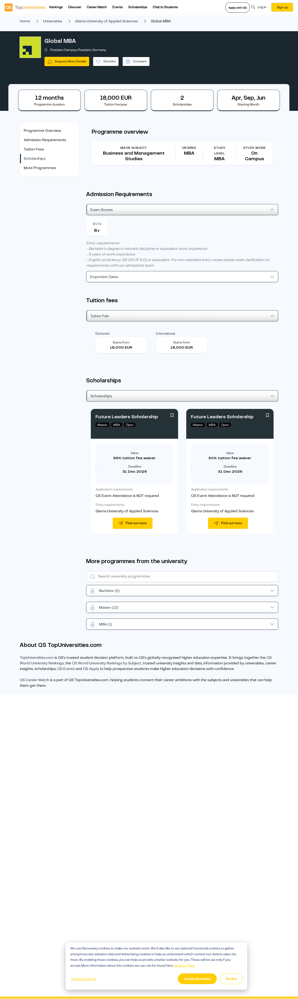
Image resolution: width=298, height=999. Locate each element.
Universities (52, 21)
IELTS (97, 224)
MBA (105, 624)
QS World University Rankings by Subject (106, 663)
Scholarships (137, 7)
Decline (231, 979)
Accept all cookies (197, 979)
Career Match (97, 7)
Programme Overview (42, 130)
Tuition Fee (99, 316)
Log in (262, 7)
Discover (74, 7)
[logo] (25, 7)
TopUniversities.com (37, 657)
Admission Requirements (45, 140)
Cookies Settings (83, 979)
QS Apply (91, 668)
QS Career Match (34, 680)
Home (25, 21)
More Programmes (40, 168)
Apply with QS (237, 8)
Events (117, 7)
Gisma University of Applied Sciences (106, 21)
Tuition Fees (34, 149)
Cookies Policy (184, 965)
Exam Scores (101, 209)
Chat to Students (165, 7)
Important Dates (104, 277)
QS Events (66, 668)
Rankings (56, 7)
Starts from (121, 342)
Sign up (282, 7)
